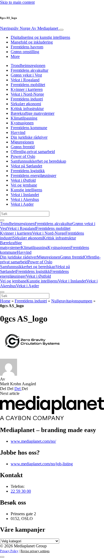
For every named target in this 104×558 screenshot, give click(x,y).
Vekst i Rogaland (25, 80)
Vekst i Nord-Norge (27, 94)
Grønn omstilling (25, 51)
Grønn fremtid (23, 147)
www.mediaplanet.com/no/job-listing (42, 464)
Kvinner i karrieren (27, 89)
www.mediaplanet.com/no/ (33, 441)
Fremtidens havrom (27, 47)
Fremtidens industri (27, 99)
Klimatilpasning (24, 118)
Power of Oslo (23, 156)
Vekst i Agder (22, 204)
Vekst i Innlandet (25, 194)
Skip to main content (17, 2)
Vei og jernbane (24, 185)
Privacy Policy (9, 551)
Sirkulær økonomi (26, 104)
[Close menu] (2, 292)
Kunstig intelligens (26, 190)
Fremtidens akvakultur (29, 70)
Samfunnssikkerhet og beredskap (38, 161)
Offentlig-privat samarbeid (33, 151)
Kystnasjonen (22, 123)
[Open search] (2, 220)
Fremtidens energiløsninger (33, 175)
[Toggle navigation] (61, 30)
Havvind (18, 132)
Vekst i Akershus (25, 199)
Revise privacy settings (35, 551)
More (15, 56)
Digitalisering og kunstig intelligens (40, 37)
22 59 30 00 (21, 491)
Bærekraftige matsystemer (32, 113)
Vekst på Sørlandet (26, 166)
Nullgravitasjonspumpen (71, 301)
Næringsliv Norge (29, 28)
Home (5, 301)
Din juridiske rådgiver (29, 137)
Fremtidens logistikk (28, 170)
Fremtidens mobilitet (28, 84)
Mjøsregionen (22, 142)
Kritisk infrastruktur (27, 108)
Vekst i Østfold (23, 180)
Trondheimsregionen (28, 65)
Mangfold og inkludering (32, 42)
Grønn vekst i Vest (26, 75)
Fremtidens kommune (29, 127)
